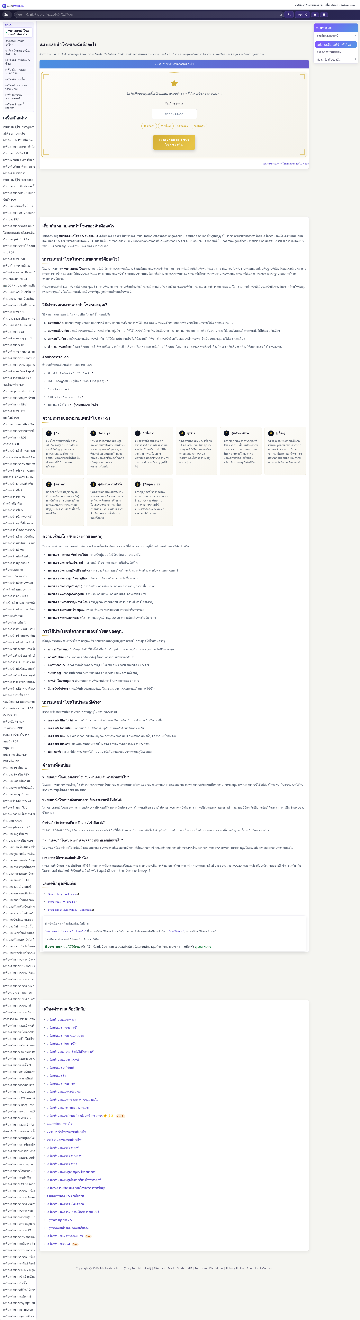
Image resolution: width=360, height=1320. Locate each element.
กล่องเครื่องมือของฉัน (328, 59)
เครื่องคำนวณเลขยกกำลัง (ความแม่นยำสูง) (19, 147)
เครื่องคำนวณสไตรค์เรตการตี (19, 1045)
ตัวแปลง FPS (11, 219)
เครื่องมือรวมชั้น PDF (16, 695)
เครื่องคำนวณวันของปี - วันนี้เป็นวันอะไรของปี (19, 226)
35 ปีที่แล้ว (182, 126)
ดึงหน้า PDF (10, 715)
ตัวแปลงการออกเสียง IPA (18, 424)
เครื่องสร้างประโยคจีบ (16, 556)
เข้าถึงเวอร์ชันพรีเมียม (328, 52)
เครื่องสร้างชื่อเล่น (14, 497)
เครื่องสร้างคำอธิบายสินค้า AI (19, 642)
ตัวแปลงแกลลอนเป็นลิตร (18, 893)
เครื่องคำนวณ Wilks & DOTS (19, 1118)
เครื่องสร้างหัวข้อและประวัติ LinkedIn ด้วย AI (19, 669)
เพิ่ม (289, 14)
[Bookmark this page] (324, 14)
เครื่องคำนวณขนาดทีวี (17, 1230)
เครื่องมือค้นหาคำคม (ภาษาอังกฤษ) (19, 166)
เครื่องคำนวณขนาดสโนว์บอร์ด (19, 999)
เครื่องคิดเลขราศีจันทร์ (60, 1068)
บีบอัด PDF (9, 199)
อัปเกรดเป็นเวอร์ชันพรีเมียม (334, 44)
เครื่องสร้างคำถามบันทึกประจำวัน (19, 536)
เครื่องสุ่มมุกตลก (13, 569)
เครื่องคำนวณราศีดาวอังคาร (64, 1156)
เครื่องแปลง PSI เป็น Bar (18, 140)
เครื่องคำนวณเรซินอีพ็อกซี (19, 1263)
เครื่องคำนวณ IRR (14, 345)
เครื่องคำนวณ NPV (14, 404)
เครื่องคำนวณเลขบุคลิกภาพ (64, 1092)
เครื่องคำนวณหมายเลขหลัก (63, 1060)
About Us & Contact (259, 1268)
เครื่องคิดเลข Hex (14, 411)
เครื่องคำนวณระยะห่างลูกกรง (19, 1270)
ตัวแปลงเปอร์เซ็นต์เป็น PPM (19, 292)
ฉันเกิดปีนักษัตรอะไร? (60, 1124)
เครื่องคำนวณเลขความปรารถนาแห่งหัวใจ (72, 1100)
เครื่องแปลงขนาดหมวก (17, 992)
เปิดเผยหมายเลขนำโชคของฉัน (174, 142)
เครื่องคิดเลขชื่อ (56, 1076)
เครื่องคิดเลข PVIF (14, 259)
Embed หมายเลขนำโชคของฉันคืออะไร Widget (286, 163)
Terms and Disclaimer (209, 1268)
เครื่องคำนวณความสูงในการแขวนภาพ (19, 1217)
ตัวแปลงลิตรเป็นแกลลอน (18, 900)
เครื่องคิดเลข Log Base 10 (19, 272)
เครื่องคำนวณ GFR (14, 332)
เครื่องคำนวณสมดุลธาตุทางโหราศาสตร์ (71, 1172)
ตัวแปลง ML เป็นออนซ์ (17, 887)
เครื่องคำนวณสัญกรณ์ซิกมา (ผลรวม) (19, 398)
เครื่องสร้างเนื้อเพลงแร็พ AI (19, 688)
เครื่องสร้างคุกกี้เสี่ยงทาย (14, 106)
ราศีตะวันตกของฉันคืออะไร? (64, 1140)
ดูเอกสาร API (203, 947)
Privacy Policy (235, 1268)
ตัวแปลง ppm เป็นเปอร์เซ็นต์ (19, 391)
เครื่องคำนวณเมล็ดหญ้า (17, 1296)
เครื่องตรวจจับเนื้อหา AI (17, 378)
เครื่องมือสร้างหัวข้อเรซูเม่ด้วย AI (19, 675)
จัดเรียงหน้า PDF (13, 384)
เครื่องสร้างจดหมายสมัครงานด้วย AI (19, 682)
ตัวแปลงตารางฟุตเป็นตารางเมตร (19, 867)
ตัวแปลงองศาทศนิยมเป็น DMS (19, 299)
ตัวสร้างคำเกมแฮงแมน (17, 589)
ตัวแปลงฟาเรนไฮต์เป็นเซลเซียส (19, 946)
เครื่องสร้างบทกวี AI (15, 807)
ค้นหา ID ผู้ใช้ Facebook (18, 180)
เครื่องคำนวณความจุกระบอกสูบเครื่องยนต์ (19, 1164)
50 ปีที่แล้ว (199, 126)
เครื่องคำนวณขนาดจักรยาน (19, 1012)
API (189, 1268)
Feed (170, 1268)
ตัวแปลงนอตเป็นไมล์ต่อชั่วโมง (19, 847)
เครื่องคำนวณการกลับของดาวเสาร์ (68, 1108)
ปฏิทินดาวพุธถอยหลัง (60, 1220)
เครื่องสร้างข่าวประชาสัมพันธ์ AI (19, 636)
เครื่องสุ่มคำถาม (13, 616)
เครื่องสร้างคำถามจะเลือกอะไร (19, 609)
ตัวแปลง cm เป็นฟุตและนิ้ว (19, 186)
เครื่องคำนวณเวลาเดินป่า (18, 1078)
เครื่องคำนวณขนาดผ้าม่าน (19, 1204)
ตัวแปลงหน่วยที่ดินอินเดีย (18, 788)
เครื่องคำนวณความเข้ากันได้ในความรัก (71, 1052)
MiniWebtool (176, 931)
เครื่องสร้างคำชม (13, 550)
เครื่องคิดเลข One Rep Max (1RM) (19, 371)
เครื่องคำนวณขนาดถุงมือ (18, 986)
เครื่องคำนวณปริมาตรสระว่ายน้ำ (19, 1250)
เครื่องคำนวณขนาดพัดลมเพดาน (19, 1197)
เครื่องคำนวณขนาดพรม (18, 1210)
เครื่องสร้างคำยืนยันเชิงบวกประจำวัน (19, 543)
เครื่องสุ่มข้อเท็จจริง (15, 576)
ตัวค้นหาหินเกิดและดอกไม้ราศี (65, 1196)
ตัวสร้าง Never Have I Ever (19, 457)
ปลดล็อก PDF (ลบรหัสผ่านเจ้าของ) (19, 702)
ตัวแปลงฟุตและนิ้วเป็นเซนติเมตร (19, 206)
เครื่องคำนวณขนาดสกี (17, 1006)
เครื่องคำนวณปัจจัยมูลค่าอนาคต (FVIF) (19, 365)
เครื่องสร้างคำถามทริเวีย (18, 583)
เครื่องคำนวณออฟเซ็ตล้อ (18, 1125)
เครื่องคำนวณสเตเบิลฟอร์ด (19, 1025)
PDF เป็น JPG (11, 761)
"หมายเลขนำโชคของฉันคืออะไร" (65, 931)
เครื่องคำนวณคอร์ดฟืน (17, 1177)
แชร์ (300, 14)
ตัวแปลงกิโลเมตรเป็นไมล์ (18, 940)
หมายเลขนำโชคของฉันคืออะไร (66, 1132)
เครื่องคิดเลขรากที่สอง (16, 266)
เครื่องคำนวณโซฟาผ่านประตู (19, 1171)
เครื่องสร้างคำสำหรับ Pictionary (19, 451)
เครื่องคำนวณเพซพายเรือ (18, 1085)
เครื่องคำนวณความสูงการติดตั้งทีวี (19, 1224)
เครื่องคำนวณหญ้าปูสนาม (19, 1303)
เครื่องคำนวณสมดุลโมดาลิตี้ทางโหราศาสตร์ (74, 1180)
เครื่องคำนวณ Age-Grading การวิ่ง (19, 1092)
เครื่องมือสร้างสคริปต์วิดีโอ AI (19, 649)
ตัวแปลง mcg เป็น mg (16, 794)
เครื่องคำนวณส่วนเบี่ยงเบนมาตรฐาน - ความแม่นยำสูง (19, 213)
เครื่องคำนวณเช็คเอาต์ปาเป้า (19, 1032)
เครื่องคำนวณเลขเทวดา (61, 1020)
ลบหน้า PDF (10, 741)
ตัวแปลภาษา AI (12, 821)
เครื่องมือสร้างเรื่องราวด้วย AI (19, 814)
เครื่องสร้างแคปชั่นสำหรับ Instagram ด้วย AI (19, 662)
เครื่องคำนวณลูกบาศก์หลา (19, 1316)
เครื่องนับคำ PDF (13, 721)
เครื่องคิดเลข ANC (14, 312)
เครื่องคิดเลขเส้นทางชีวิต (62, 1044)
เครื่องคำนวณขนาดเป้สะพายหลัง (19, 959)
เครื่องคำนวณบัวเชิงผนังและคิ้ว (19, 1277)
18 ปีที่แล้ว (149, 126)
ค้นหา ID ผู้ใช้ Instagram (18, 127)
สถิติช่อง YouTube (14, 133)
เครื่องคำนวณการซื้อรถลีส (19, 1144)
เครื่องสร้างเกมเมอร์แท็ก (18, 484)
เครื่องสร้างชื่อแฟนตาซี (17, 517)
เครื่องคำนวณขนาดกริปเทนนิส (19, 973)
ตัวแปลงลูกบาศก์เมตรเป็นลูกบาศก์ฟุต (19, 854)
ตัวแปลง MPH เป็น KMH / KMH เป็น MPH (19, 840)
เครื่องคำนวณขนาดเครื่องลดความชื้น (19, 1191)
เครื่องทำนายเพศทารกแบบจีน (65, 1236)
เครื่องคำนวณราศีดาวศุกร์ (63, 1148)
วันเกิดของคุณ (174, 103)
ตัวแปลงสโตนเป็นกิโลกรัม (19, 913)
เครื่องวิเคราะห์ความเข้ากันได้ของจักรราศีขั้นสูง (76, 1188)
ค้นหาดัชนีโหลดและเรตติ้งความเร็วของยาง (19, 1131)
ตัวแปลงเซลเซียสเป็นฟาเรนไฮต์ (19, 953)
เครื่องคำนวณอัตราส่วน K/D (19, 1058)
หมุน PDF (9, 748)
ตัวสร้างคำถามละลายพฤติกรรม (19, 603)
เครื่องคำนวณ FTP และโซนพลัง (19, 1098)
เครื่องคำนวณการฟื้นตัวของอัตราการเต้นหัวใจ (19, 1072)
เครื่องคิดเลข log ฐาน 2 (17, 338)
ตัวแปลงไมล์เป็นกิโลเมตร (18, 933)
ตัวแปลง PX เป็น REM (16, 774)
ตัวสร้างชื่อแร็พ (12, 503)
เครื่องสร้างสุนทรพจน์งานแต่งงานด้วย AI (19, 629)
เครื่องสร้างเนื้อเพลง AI (17, 801)
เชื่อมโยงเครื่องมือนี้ (327, 35)
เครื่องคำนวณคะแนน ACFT (19, 1111)
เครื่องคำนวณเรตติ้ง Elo (17, 1065)
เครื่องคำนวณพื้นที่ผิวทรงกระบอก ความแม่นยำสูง (19, 305)
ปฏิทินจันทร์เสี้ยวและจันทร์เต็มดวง (68, 1228)
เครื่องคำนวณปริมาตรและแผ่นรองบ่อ (19, 1237)
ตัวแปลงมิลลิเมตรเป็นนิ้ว (18, 926)
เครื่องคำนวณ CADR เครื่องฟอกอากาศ (19, 1184)
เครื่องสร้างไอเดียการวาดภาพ (19, 530)
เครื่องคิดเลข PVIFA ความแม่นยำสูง (19, 351)
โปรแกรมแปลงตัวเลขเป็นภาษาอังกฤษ (19, 233)
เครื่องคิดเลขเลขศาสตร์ (61, 1084)
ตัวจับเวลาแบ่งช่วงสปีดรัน (19, 1019)
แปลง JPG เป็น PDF (15, 755)
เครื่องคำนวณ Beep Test (18, 1105)
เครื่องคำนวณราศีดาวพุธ (62, 1164)
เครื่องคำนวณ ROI (14, 437)
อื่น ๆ (7, 14)
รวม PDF (8, 252)
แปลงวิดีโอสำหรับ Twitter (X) (19, 477)
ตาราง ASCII (11, 444)
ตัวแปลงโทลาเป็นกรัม (16, 781)
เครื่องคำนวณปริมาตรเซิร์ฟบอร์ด (19, 966)
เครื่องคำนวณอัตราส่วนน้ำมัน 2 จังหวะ (19, 1158)
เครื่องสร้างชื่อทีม (13, 490)
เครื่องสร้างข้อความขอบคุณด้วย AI (19, 470)
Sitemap (159, 1268)
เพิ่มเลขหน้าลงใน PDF (16, 735)
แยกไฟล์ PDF (11, 418)
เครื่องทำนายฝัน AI (58, 1244)
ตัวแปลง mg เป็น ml (15, 834)
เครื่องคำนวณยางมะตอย (18, 1310)
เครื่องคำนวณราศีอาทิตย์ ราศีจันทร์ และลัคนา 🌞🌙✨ (80, 1116)
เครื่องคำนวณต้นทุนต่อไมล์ (19, 1138)
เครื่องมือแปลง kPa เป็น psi (19, 160)
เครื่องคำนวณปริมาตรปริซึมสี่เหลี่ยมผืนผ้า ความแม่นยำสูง (19, 464)
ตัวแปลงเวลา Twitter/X (17, 325)
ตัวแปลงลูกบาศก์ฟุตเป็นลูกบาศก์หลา (19, 860)
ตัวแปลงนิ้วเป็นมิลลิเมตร (18, 920)
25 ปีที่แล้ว (166, 126)
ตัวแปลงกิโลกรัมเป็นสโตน (19, 906)
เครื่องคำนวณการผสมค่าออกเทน (19, 1151)
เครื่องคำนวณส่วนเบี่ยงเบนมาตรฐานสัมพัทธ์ (19, 193)
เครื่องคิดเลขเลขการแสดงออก (65, 1036)
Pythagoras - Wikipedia (61, 902)
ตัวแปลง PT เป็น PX (15, 768)
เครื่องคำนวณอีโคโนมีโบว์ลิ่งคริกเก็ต (19, 1039)
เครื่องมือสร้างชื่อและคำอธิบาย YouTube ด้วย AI (19, 655)
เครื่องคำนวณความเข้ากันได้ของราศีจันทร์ (73, 1212)
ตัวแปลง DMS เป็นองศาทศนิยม (19, 318)
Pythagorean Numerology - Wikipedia (70, 909)
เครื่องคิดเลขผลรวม (15, 173)
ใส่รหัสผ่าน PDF (12, 728)
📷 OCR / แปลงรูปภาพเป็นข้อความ (19, 285)
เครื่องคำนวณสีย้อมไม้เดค (19, 1290)
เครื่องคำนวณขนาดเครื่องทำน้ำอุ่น (19, 1257)
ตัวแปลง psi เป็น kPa (16, 239)
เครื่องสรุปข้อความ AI (16, 827)
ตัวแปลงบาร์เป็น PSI (15, 153)
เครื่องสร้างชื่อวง (13, 510)
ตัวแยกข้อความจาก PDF (18, 708)
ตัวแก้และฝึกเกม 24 (15, 279)
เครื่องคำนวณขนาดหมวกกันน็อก (19, 979)
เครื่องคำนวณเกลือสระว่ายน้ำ (19, 1243)
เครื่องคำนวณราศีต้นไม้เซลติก (65, 1204)
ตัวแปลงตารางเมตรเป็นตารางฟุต (19, 873)
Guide (180, 1268)
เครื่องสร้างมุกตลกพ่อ (16, 563)
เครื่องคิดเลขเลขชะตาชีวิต (63, 1028)
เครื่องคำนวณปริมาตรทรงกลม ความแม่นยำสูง (19, 358)
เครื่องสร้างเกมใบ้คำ (15, 596)
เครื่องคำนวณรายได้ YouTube (19, 246)
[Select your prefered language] (315, 14)
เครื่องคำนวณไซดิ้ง (15, 1283)
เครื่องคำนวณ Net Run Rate (19, 1052)
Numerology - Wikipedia (62, 894)
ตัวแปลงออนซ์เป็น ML (16, 880)
